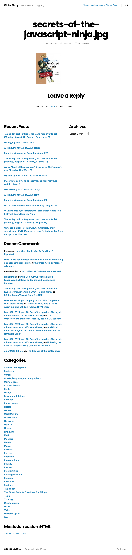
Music (7, 446)
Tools (7, 496)
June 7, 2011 (67, 43)
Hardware (9, 421)
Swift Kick (9, 481)
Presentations (11, 460)
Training (8, 499)
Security (8, 478)
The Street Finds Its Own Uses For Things (25, 492)
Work (7, 517)
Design (7, 392)
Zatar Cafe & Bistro (14, 351)
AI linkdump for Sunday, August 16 (22, 195)
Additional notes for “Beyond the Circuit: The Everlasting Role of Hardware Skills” (32, 330)
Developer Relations (14, 396)
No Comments (83, 43)
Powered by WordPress (35, 549)
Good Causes (11, 417)
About (85, 5)
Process (8, 467)
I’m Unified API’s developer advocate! (41, 271)
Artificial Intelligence (15, 367)
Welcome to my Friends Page (104, 5)
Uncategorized (11, 503)
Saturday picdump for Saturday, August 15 (26, 200)
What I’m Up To (12, 513)
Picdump (8, 449)
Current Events (12, 385)
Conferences (11, 382)
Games (7, 410)
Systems (8, 485)
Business (9, 371)
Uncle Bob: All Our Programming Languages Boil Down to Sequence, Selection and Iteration (29, 280)
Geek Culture (11, 414)
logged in (51, 106)
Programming (11, 471)
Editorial (8, 399)
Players (8, 453)
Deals (7, 389)
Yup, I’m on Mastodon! (15, 533)
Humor (7, 428)
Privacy (8, 463)
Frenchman (10, 276)
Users (7, 506)
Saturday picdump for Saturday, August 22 (26, 153)
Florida (7, 406)
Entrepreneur (11, 403)
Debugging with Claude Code (19, 142)
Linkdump (9, 431)
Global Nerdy (11, 5)
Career (7, 374)
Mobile (7, 442)
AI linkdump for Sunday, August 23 (22, 148)
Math (6, 435)
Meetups (8, 439)
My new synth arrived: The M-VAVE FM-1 (25, 175)
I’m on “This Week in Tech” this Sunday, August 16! (30, 205)
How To (8, 424)
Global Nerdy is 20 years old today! (22, 189)
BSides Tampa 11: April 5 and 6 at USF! (23, 295)
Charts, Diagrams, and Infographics (22, 378)
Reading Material (13, 474)
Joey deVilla (52, 43)
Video (7, 510)
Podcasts (9, 456)
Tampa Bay (9, 488)
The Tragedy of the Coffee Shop (43, 351)
